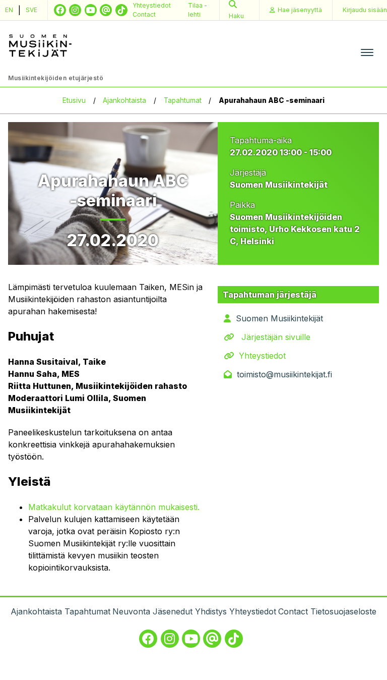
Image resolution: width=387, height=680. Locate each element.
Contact (144, 14)
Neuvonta (131, 611)
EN (9, 10)
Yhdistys (211, 611)
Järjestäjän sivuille (275, 337)
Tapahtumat (183, 100)
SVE (31, 10)
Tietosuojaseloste (343, 611)
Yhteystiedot (152, 5)
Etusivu (74, 100)
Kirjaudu (365, 10)
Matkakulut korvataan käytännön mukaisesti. (114, 507)
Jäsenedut (172, 611)
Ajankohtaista (124, 100)
